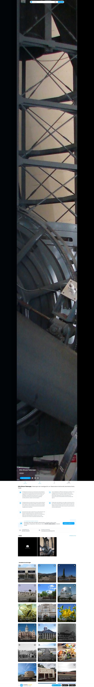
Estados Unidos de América (25, 467)
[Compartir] (38, 478)
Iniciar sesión (61, 1)
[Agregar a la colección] (32, 478)
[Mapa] (35, 478)
